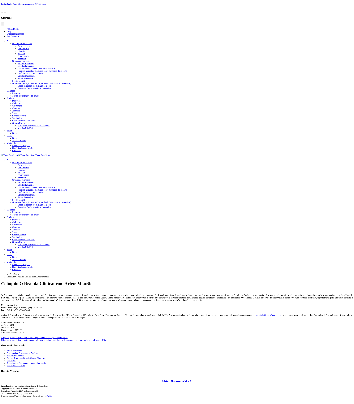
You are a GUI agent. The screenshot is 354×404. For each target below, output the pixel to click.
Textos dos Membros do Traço (25, 96)
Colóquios (16, 108)
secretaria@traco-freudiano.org (269, 315)
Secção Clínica (18, 81)
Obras (14, 133)
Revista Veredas (19, 116)
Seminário (11, 360)
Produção (11, 98)
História (21, 51)
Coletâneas (17, 106)
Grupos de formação (21, 61)
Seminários (17, 118)
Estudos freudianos (26, 63)
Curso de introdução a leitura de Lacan (34, 86)
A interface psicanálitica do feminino (34, 125)
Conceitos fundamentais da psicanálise (34, 88)
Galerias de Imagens (21, 145)
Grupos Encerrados (20, 123)
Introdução (17, 101)
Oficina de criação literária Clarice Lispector (37, 68)
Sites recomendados (26, 4)
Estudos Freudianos (15, 355)
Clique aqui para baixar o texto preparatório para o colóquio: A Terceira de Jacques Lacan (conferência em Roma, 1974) (53, 340)
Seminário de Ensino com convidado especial (26, 363)
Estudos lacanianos (26, 66)
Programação (23, 56)
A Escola (11, 41)
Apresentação (24, 46)
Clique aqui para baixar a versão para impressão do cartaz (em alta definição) (34, 337)
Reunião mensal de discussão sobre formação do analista (42, 71)
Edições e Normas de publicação (177, 381)
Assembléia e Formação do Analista (22, 353)
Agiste (49, 396)
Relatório (22, 58)
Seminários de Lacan (16, 365)
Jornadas (16, 111)
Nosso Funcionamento (22, 43)
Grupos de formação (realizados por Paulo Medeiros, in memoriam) (41, 83)
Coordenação (23, 48)
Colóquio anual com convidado (31, 73)
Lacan (9, 135)
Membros (11, 91)
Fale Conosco (40, 4)
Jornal (14, 113)
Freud (9, 130)
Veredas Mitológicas (26, 76)
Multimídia (11, 143)
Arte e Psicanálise (25, 78)
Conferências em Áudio (22, 148)
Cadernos (16, 103)
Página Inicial (7, 4)
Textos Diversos (19, 140)
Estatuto (21, 53)
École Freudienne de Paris (23, 120)
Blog (15, 4)
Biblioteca (16, 150)
